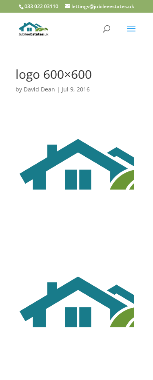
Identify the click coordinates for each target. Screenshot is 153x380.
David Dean (39, 89)
